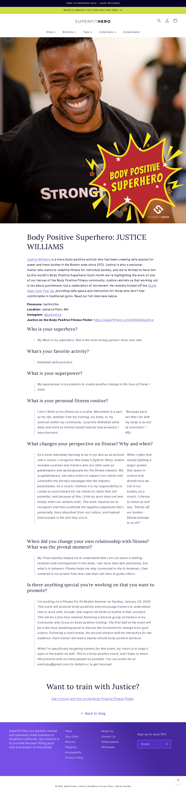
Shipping (71, 747)
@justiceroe (52, 314)
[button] (52, 32)
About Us (107, 731)
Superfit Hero (70, 786)
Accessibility (73, 752)
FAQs (68, 731)
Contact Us (108, 736)
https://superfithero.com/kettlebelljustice (123, 320)
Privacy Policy (74, 757)
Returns (70, 741)
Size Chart (72, 736)
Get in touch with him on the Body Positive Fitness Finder (93, 699)
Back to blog (95, 713)
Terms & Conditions (88, 786)
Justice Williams (39, 259)
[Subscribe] (167, 744)
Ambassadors (110, 741)
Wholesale (107, 747)
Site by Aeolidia (123, 786)
